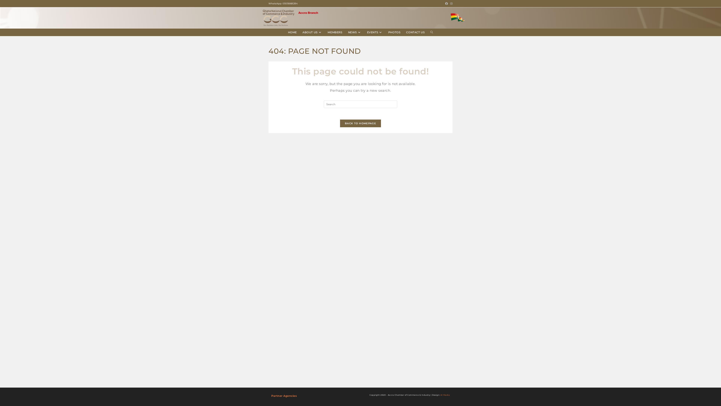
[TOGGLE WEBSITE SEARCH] (432, 32)
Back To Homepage (360, 123)
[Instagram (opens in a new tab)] (451, 3)
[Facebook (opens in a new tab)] (446, 3)
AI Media (445, 395)
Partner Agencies (284, 396)
